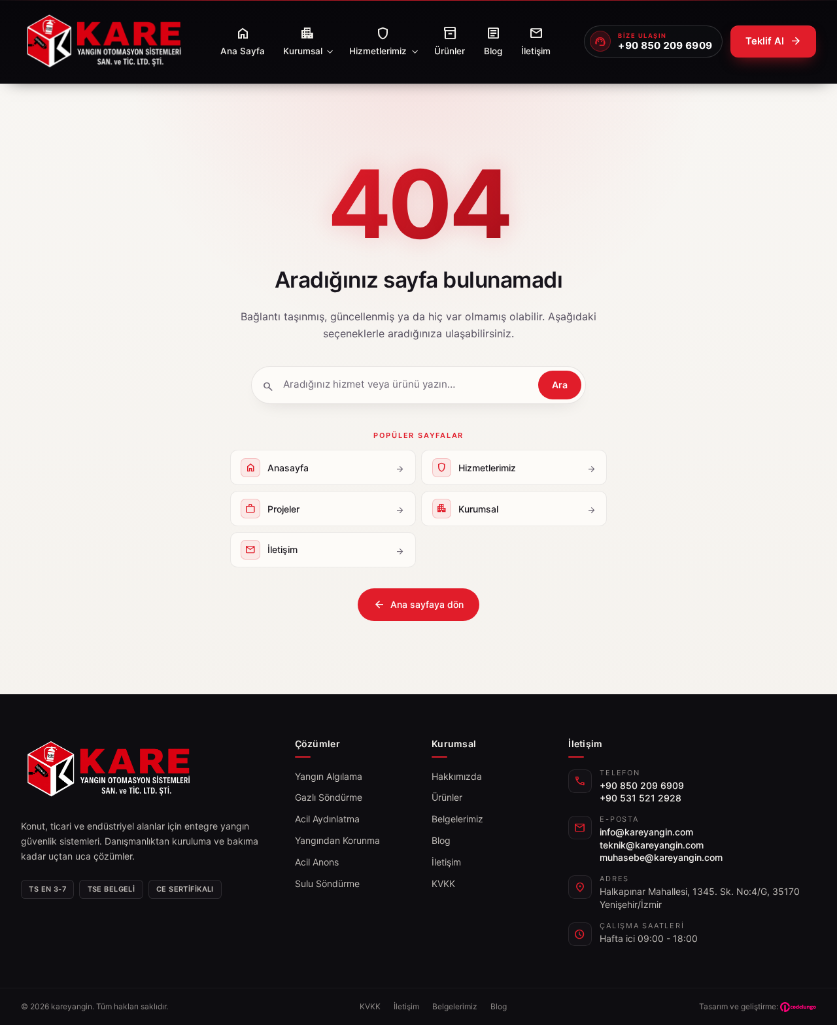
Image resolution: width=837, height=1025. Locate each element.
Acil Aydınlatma (327, 818)
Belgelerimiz (457, 818)
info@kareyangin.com (646, 831)
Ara (560, 384)
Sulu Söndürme (327, 883)
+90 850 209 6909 (642, 785)
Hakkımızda (457, 776)
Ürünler (447, 797)
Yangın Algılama (328, 776)
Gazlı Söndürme (328, 797)
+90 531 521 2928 (640, 797)
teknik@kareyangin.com (652, 844)
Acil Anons (317, 861)
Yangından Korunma (337, 840)
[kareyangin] (103, 41)
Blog (441, 840)
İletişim (446, 861)
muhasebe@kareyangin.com (661, 857)
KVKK (443, 883)
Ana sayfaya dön (418, 604)
